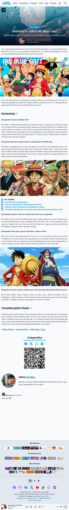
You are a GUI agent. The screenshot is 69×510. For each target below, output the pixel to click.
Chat (41, 3)
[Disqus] (34, 414)
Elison (25, 498)
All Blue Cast (13, 51)
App (46, 3)
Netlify (48, 498)
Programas (23, 3)
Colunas (33, 3)
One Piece (7, 329)
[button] (60, 3)
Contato (53, 3)
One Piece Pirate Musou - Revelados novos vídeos (23, 204)
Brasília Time (44, 496)
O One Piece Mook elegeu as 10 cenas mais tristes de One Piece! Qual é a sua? (33, 209)
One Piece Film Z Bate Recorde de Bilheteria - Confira (24, 207)
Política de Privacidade (34, 500)
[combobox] (31, 507)
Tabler (35, 498)
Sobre (15, 3)
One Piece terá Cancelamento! (16, 202)
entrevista (22, 329)
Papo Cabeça (34, 27)
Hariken (29, 40)
